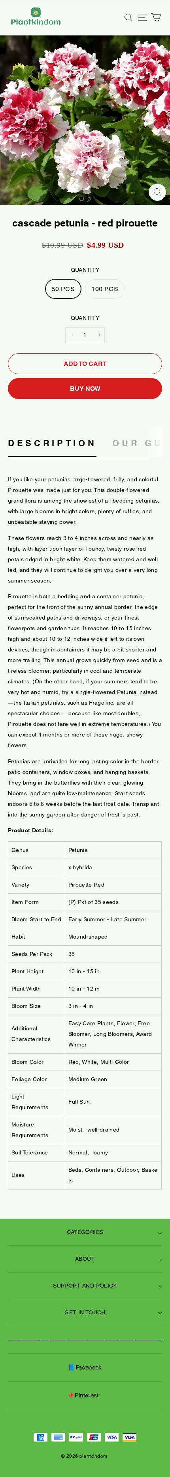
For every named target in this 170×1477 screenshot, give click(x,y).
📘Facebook (85, 1367)
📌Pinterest (83, 1395)
